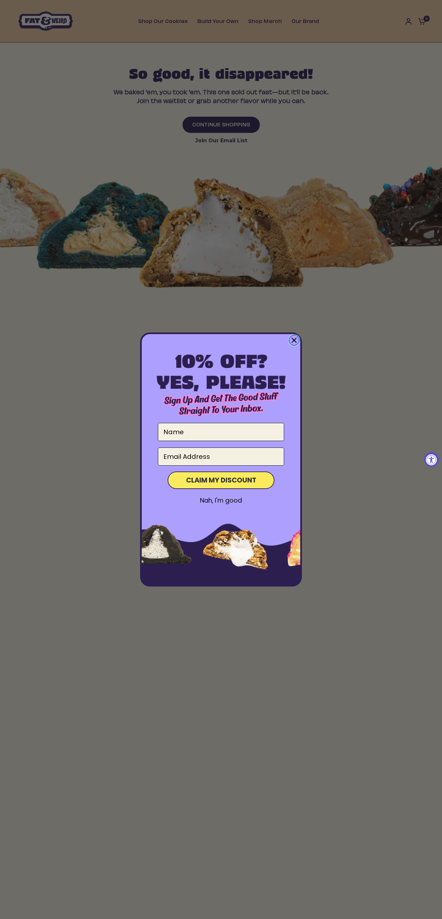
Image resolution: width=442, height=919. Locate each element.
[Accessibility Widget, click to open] (431, 459)
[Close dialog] (294, 340)
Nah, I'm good (221, 500)
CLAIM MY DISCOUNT (221, 480)
